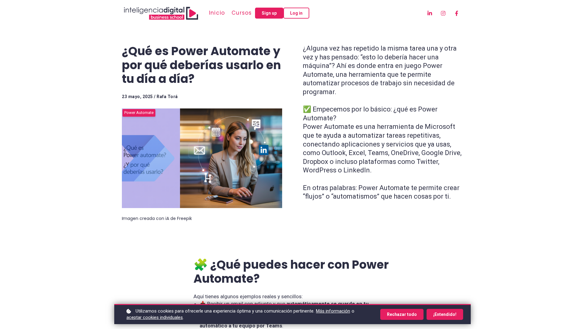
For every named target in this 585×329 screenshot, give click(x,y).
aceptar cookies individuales (154, 317)
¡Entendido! (444, 314)
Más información (333, 311)
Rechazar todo (402, 314)
